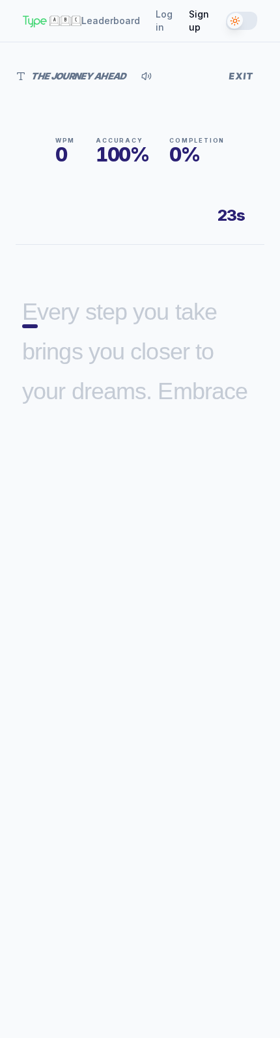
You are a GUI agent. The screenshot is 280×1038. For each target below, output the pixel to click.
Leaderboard (110, 20)
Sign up (199, 20)
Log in (164, 20)
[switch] (242, 21)
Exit (242, 75)
